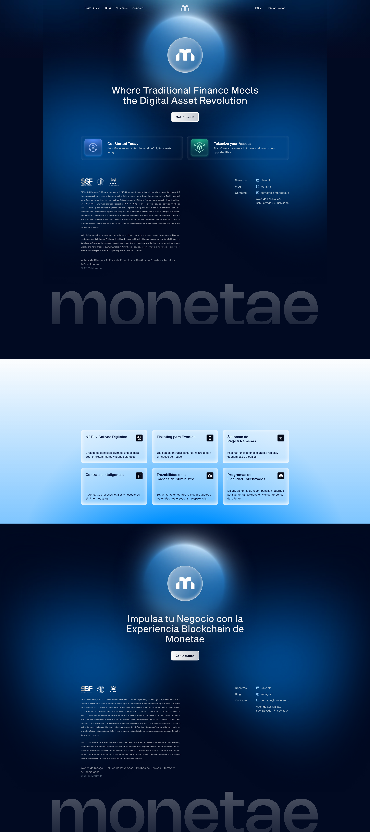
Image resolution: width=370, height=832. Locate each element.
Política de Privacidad (119, 260)
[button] (258, 8)
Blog (238, 186)
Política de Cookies (148, 260)
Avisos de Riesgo (92, 260)
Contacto (241, 192)
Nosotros (241, 180)
